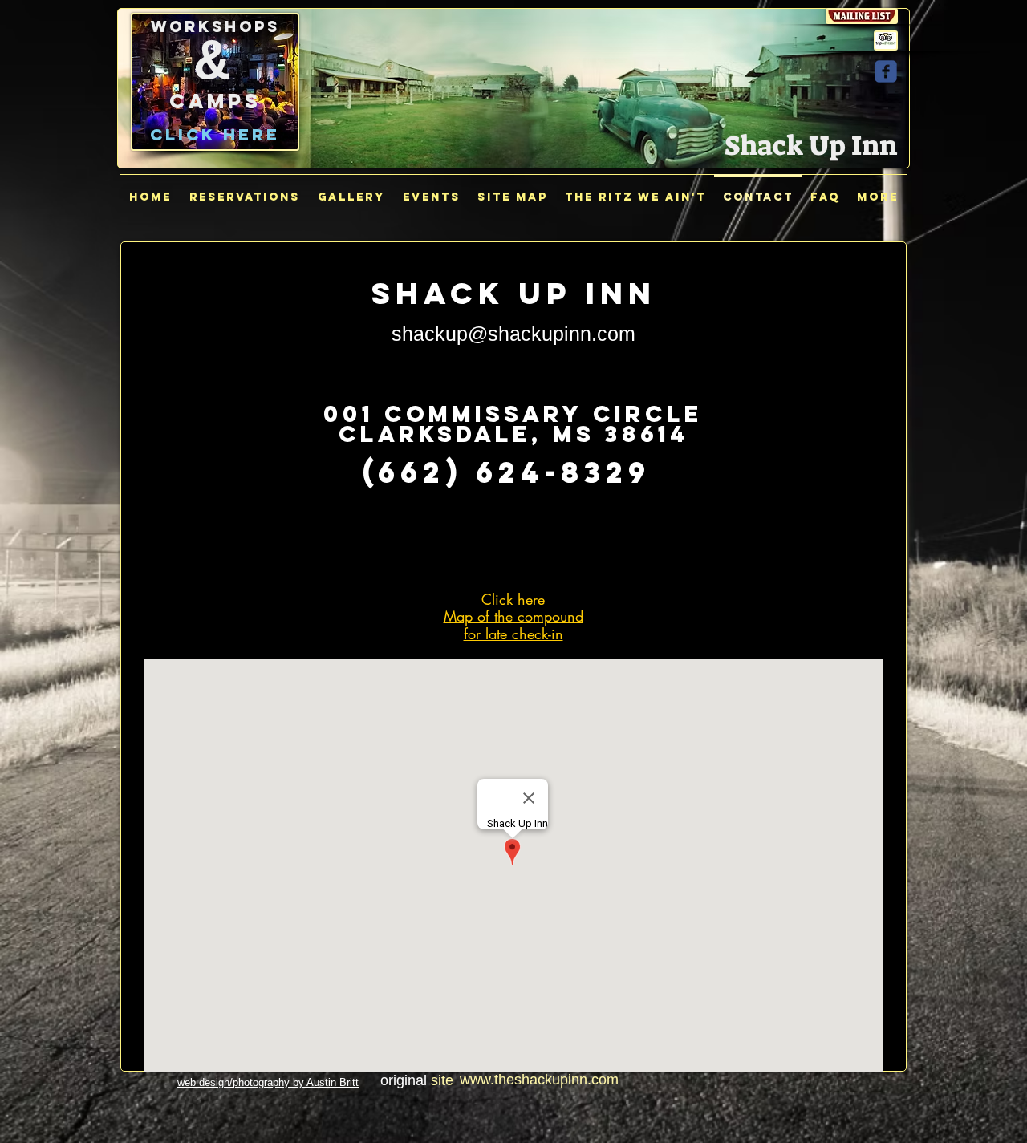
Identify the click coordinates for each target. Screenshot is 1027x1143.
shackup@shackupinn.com (513, 333)
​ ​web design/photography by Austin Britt (268, 1082)
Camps (215, 101)
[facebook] (886, 71)
